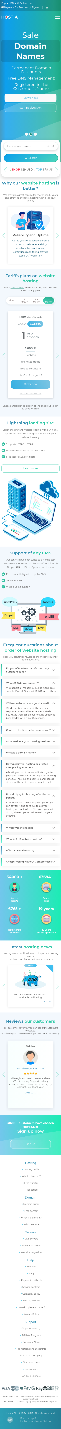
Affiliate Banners (31, 1376)
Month (12, 300)
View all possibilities (30, 393)
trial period (19, 405)
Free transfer (31, 1183)
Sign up (36, 7)
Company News (31, 1342)
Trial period (31, 1189)
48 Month (48, 300)
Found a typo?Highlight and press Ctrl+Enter (37, 1420)
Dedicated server (31, 1245)
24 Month (36, 300)
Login (47, 7)
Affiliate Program (31, 1335)
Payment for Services (16, 7)
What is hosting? (31, 1176)
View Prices (30, 97)
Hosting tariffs (31, 1169)
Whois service (31, 1224)
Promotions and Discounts (31, 1348)
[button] (26, 134)
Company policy (31, 1293)
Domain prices (31, 1204)
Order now (30, 384)
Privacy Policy (31, 1314)
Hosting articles (31, 1300)
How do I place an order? (31, 1307)
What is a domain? (31, 1217)
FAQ (31, 1273)
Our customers (31, 1362)
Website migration (31, 1252)
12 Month (24, 300)
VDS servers (31, 1238)
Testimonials (31, 1369)
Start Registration (30, 107)
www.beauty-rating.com (30, 1068)
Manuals (31, 1266)
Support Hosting (31, 1328)
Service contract (31, 1287)
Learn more (30, 468)
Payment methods (31, 1280)
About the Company (31, 1355)
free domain (17, 287)
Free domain (31, 1211)
